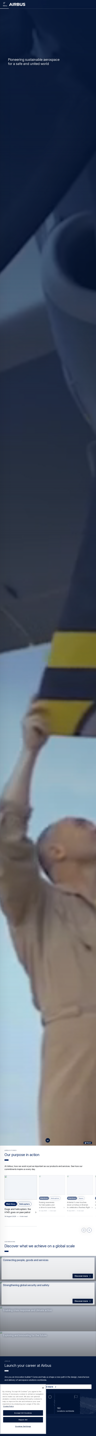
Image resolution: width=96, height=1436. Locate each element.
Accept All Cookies (23, 1413)
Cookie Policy (8, 1406)
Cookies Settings (23, 1426)
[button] (20, 1200)
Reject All (23, 1420)
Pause (88, 1143)
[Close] (43, 1388)
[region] (23, 1409)
